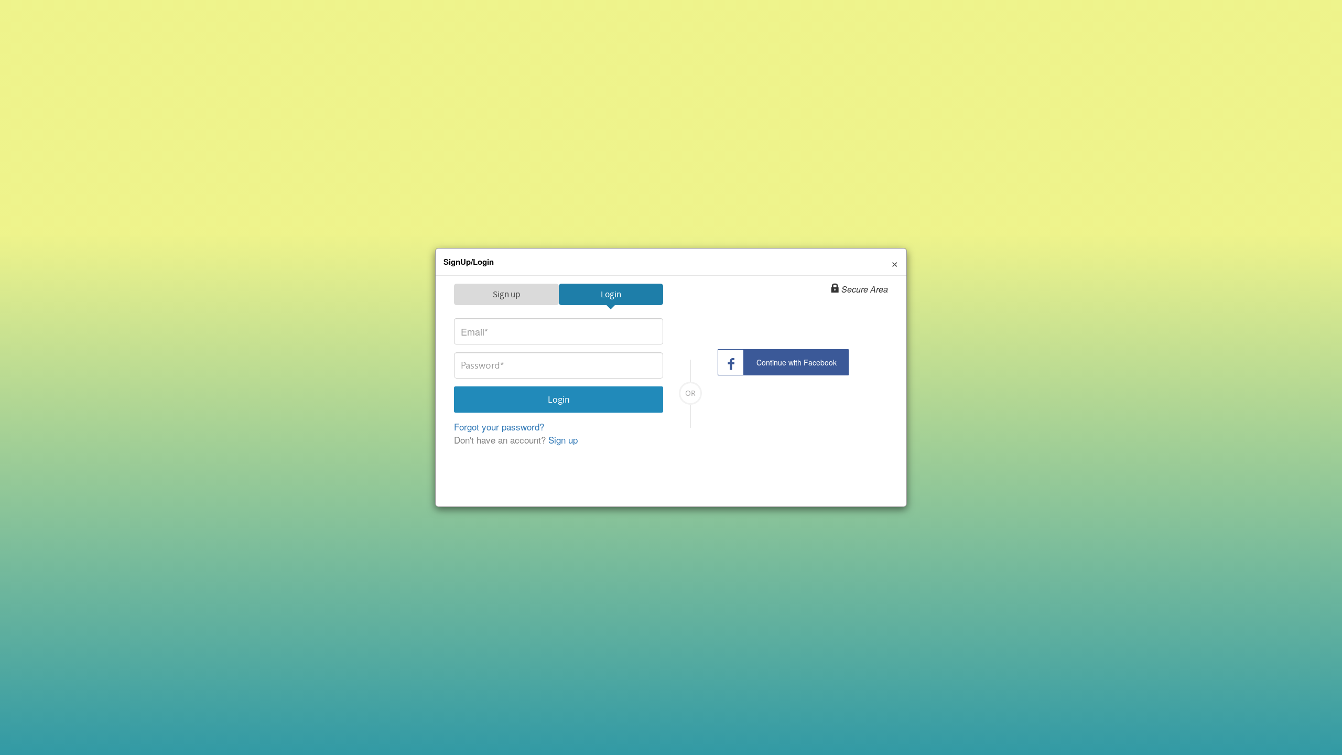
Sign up (506, 294)
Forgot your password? (499, 426)
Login (611, 294)
